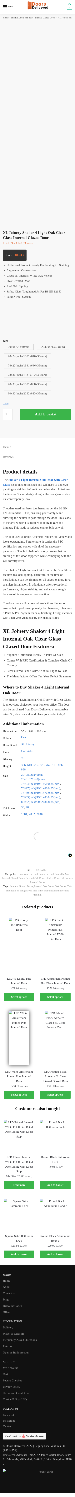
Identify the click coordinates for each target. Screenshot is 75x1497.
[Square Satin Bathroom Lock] (19, 1214)
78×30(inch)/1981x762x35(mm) (40, 792)
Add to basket (45, 414)
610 (29, 765)
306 (23, 765)
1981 (24, 814)
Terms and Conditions (16, 1393)
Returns (7, 1346)
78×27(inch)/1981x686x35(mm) (40, 788)
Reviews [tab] (8, 457)
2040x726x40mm (32, 774)
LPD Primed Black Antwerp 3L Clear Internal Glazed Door (55, 1076)
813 (54, 765)
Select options (19, 997)
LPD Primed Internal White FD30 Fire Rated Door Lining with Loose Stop (19, 1164)
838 (23, 769)
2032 (32, 814)
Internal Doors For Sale (21, 17)
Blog (6, 1299)
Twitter (7, 1426)
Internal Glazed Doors (45, 17)
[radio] (19, 347)
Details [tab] (7, 447)
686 (35, 765)
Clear (5, 403)
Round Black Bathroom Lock (55, 1159)
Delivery (8, 1327)
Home (5, 17)
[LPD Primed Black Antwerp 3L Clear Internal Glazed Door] (55, 1038)
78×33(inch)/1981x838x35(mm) (40, 797)
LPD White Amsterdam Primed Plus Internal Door (19, 1076)
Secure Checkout (13, 1380)
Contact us (9, 1293)
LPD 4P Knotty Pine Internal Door (19, 981)
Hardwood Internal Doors (31, 874)
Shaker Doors (53, 878)
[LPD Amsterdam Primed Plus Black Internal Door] (55, 945)
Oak (23, 737)
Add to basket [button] (55, 1185)
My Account (10, 1367)
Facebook (9, 1415)
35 (22, 807)
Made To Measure (13, 1333)
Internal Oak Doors (35, 878)
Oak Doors (60, 886)
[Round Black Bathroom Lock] (55, 1135)
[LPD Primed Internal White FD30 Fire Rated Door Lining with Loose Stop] (19, 1135)
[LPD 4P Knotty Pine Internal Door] (19, 945)
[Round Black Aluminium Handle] (55, 1214)
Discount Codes (12, 1305)
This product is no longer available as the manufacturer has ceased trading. (39, 890)
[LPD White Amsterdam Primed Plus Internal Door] (19, 1038)
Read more (19, 1185)
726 (42, 765)
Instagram (9, 1420)
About (6, 1286)
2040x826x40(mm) (33, 779)
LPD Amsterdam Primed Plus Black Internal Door (55, 981)
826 (60, 765)
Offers (6, 1312)
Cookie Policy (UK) (15, 1399)
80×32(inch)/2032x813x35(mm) (40, 801)
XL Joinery (27, 744)
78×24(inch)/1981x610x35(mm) (40, 783)
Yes (23, 758)
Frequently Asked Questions (20, 1339)
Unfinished (27, 751)
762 (48, 765)
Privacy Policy (11, 1386)
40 (27, 807)
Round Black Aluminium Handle (55, 1238)
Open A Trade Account (16, 1352)
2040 (40, 814)
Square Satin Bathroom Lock (19, 1238)
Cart (5, 1374)
